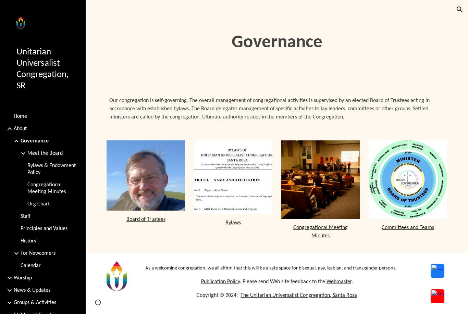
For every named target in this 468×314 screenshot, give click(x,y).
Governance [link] (35, 141)
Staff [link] (25, 216)
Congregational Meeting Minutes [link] (46, 188)
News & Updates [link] (32, 290)
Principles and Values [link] (44, 228)
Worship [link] (23, 278)
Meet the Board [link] (45, 153)
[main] (277, 42)
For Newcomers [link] (38, 253)
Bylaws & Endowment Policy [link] (51, 169)
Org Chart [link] (38, 204)
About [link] (20, 128)
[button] (460, 9)
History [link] (28, 241)
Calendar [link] (31, 265)
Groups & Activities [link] (35, 302)
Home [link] (20, 116)
